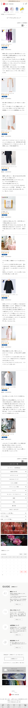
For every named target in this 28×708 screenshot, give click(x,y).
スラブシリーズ (14, 475)
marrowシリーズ (14, 479)
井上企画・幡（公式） (5, 699)
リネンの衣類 (14, 483)
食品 (14, 501)
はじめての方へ (7, 662)
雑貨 (14, 498)
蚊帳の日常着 (14, 471)
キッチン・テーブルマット (14, 494)
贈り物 (14, 505)
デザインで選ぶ (5, 516)
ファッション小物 (14, 486)
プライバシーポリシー (16, 700)
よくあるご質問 (15, 662)
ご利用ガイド (14, 658)
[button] (26, 25)
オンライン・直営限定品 (14, 467)
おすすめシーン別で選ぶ (7, 513)
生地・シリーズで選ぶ (6, 519)
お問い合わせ (14, 699)
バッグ (14, 490)
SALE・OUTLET (14, 509)
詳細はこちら (18, 604)
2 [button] (24, 25)
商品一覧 (21, 662)
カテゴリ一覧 (14, 464)
